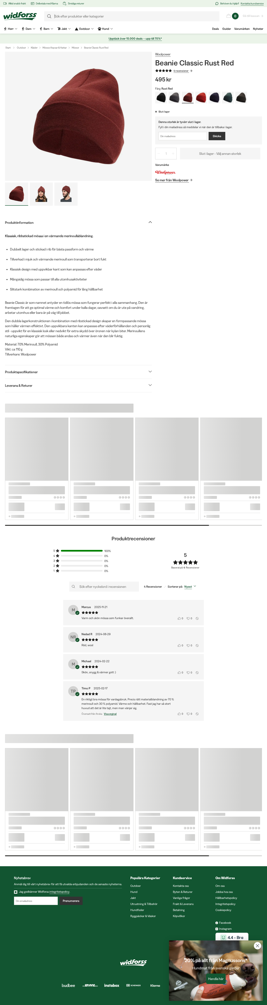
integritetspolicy (59, 892)
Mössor (75, 47)
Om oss (220, 886)
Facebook (225, 923)
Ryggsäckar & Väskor (143, 916)
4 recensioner (181, 70)
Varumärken (242, 29)
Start (8, 47)
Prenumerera (71, 901)
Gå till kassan (251, 16)
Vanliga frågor (181, 898)
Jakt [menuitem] (64, 29)
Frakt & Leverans (183, 904)
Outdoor (21, 47)
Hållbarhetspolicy (226, 898)
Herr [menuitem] (11, 29)
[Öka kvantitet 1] (173, 153)
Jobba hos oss (224, 892)
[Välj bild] (16, 194)
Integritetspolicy (225, 904)
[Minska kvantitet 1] (158, 153)
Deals (215, 29)
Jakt (133, 898)
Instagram (225, 929)
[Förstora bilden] (78, 116)
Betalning (179, 910)
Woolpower (163, 54)
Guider (226, 29)
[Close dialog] (257, 945)
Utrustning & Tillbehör (143, 904)
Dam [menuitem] (28, 29)
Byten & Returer (183, 892)
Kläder (34, 47)
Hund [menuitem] (105, 29)
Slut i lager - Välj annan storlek (220, 153)
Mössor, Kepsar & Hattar (55, 47)
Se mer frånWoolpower (172, 180)
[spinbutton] (166, 153)
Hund (133, 892)
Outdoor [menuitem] (84, 29)
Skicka (217, 136)
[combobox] (191, 586)
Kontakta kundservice (252, 3)
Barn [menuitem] (46, 29)
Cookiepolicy (223, 910)
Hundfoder (137, 910)
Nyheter (258, 29)
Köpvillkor (179, 916)
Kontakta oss (181, 886)
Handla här (216, 979)
